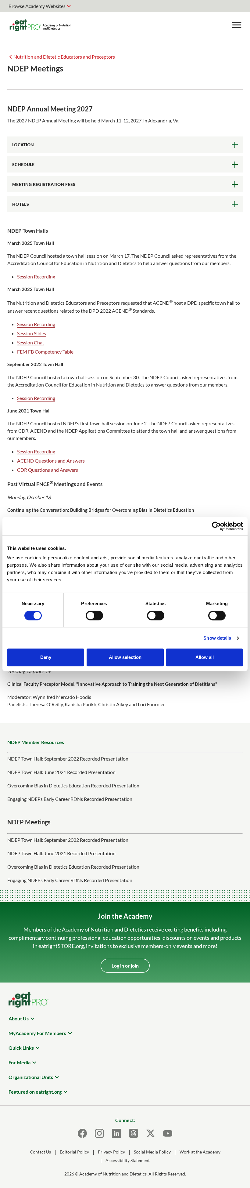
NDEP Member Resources (35, 742)
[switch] (94, 615)
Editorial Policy (74, 1151)
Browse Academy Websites (37, 6)
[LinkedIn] (116, 1133)
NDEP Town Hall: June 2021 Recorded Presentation (61, 772)
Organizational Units (31, 1077)
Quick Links (21, 1048)
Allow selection (125, 657)
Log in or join (125, 965)
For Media (19, 1062)
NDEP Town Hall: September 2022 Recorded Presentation (67, 758)
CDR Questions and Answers (47, 470)
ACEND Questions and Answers (51, 460)
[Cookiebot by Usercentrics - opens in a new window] (216, 526)
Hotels (20, 204)
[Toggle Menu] (236, 25)
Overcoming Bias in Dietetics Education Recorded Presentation (73, 785)
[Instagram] (99, 1133)
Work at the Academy (200, 1151)
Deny (45, 657)
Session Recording (36, 276)
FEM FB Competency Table (45, 351)
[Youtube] (168, 1133)
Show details (217, 638)
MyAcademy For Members (37, 1033)
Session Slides (31, 333)
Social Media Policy (152, 1151)
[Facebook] (82, 1133)
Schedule (23, 164)
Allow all (204, 657)
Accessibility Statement (127, 1160)
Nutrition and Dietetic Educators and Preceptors (64, 57)
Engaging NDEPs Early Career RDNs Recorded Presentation (69, 799)
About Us (19, 1018)
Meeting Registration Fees (44, 184)
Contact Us (40, 1151)
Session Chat (30, 342)
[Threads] (133, 1133)
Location (23, 144)
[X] (151, 1133)
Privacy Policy (111, 1151)
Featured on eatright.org (35, 1092)
